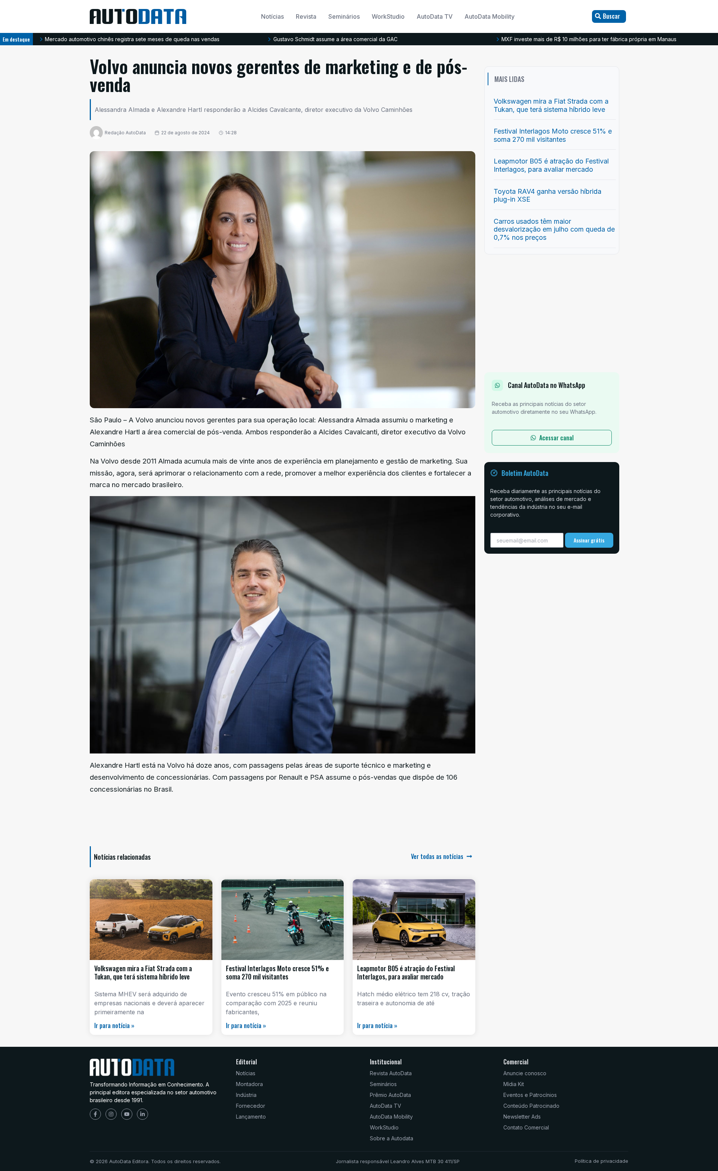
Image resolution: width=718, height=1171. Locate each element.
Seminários (344, 16)
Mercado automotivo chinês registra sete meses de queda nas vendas (132, 39)
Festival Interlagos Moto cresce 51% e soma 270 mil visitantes (277, 972)
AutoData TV (434, 16)
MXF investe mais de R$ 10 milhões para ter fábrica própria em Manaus (588, 39)
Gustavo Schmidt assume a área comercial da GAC (335, 39)
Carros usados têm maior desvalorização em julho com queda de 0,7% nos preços (554, 229)
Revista (306, 16)
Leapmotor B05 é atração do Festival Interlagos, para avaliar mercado (406, 972)
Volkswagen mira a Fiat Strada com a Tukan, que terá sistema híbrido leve (143, 972)
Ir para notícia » (114, 1025)
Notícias (272, 16)
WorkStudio (388, 16)
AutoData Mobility (489, 16)
